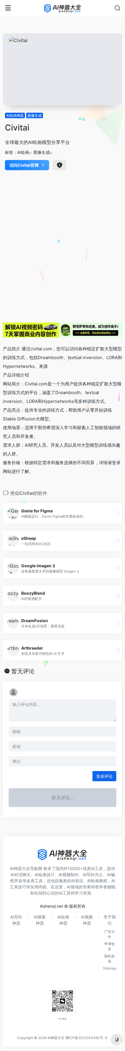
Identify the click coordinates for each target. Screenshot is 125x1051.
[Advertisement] (62, 246)
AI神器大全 (56, 1038)
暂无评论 (23, 671)
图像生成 (35, 115)
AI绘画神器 (15, 115)
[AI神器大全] (62, 8)
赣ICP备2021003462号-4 (86, 1038)
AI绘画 (23, 152)
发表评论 (104, 776)
